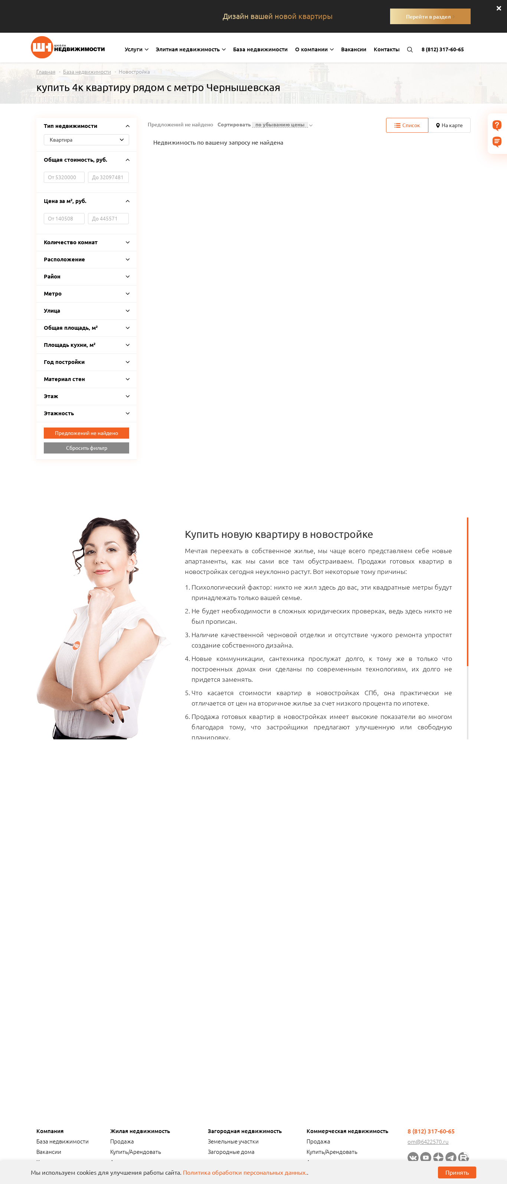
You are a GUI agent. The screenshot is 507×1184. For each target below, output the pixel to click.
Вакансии (353, 49)
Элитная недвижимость (188, 49)
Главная (45, 72)
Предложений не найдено (86, 433)
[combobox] (86, 139)
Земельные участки (233, 1141)
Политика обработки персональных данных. (245, 1172)
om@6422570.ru (428, 1142)
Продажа (122, 1141)
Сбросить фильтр (86, 448)
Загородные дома (231, 1152)
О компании (312, 49)
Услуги (134, 49)
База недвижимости (260, 49)
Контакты (387, 49)
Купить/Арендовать (135, 1152)
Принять (457, 1172)
